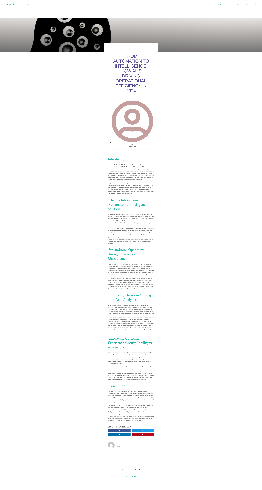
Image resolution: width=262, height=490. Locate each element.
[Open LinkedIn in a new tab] (131, 469)
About (229, 4)
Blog (237, 4)
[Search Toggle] (255, 4)
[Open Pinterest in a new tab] (135, 469)
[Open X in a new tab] (127, 469)
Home (220, 4)
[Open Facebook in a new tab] (123, 469)
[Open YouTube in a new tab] (139, 469)
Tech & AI (132, 48)
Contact (246, 4)
